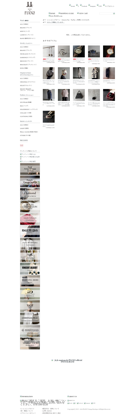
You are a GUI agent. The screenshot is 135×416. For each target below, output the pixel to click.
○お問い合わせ (47, 411)
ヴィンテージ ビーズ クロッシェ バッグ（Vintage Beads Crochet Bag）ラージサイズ (79, 103)
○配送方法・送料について (50, 408)
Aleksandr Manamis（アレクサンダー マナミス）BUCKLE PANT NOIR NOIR (79, 81)
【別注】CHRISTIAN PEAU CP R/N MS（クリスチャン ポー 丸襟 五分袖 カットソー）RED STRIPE (64, 103)
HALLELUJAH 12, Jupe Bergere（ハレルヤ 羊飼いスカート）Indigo (49, 103)
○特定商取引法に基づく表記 (51, 413)
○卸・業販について (26, 411)
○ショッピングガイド (27, 408)
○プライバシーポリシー (28, 413)
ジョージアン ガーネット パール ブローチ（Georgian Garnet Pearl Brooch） (48, 125)
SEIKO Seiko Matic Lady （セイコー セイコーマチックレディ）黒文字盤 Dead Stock (48, 81)
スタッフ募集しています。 (56, 22)
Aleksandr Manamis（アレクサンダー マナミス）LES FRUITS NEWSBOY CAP (63, 81)
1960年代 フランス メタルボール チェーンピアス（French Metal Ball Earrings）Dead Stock (49, 60)
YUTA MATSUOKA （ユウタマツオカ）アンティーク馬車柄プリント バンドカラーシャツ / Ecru (94, 81)
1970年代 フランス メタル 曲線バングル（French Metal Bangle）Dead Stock (64, 60)
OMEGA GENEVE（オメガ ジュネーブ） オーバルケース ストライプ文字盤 (78, 60)
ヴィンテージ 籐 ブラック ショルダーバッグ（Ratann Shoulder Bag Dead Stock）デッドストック (94, 103)
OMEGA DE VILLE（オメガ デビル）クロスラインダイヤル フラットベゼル (109, 60)
